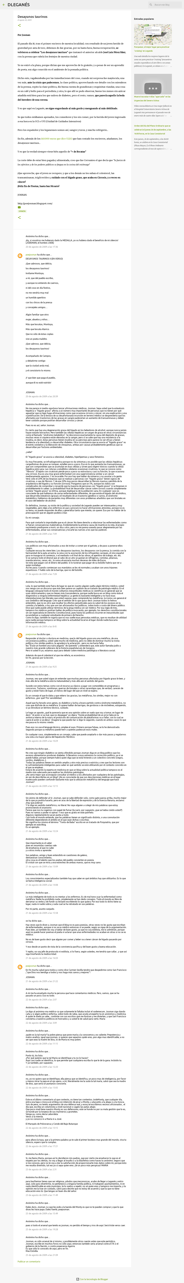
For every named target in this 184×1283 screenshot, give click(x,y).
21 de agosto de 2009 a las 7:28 (41, 574)
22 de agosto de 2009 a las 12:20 (42, 1067)
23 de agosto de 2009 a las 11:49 (42, 1195)
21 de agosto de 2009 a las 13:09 (42, 866)
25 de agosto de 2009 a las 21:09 (42, 1255)
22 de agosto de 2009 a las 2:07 (41, 999)
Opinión (22, 211)
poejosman (31, 254)
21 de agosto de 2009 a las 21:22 (42, 981)
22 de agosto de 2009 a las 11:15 (42, 1043)
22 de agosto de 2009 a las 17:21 (42, 1146)
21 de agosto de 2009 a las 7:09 (41, 534)
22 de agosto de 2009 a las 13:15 (42, 1128)
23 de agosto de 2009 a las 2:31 (41, 1169)
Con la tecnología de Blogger (93, 1279)
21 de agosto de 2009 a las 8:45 (41, 626)
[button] (19, 25)
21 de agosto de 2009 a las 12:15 (42, 786)
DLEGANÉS (19, 4)
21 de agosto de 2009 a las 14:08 (42, 885)
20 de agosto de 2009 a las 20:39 (42, 396)
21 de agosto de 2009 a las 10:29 (42, 741)
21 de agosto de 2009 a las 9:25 (41, 666)
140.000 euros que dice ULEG (57, 138)
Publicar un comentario (29, 1261)
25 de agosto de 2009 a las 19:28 (42, 1229)
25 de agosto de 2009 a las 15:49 (42, 1213)
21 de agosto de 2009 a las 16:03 (42, 958)
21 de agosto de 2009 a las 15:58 (42, 913)
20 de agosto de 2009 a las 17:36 (42, 247)
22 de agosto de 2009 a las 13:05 (42, 1087)
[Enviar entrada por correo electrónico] (19, 208)
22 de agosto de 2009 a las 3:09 (41, 1023)
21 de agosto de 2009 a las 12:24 (42, 831)
